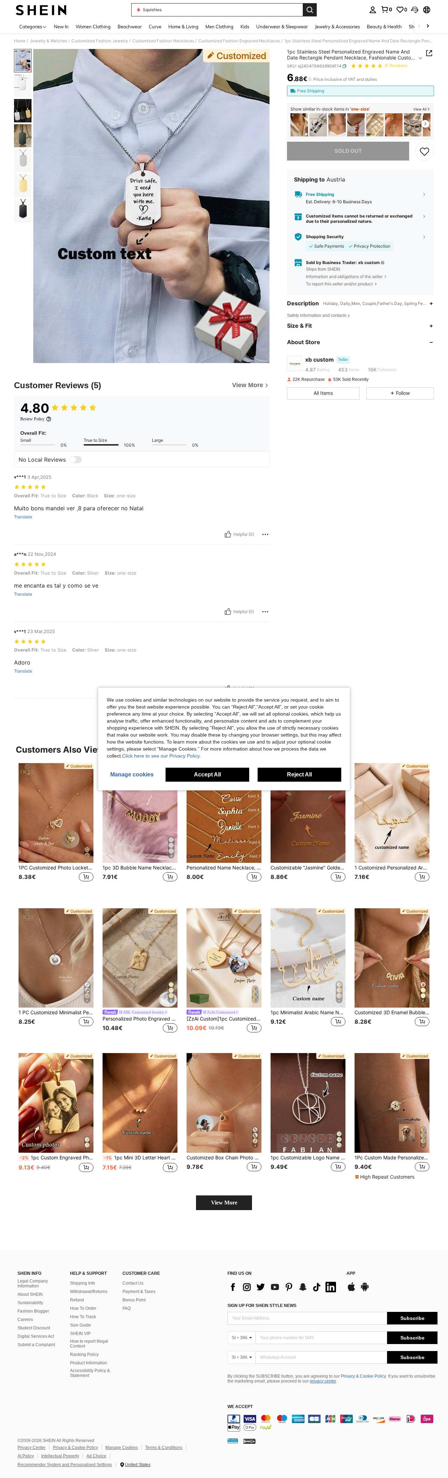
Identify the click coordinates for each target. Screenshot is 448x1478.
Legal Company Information (33, 1283)
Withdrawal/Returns (88, 1291)
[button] (415, 10)
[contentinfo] (332, 1423)
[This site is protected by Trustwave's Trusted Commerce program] (232, 1440)
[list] (283, 1287)
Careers (25, 1319)
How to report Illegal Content (89, 1344)
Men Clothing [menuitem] (219, 26)
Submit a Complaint (36, 1344)
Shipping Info (82, 1283)
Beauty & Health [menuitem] (384, 26)
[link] (386, 9)
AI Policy (26, 1456)
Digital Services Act (36, 1336)
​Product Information (88, 1362)
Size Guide (80, 1325)
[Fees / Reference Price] (310, 79)
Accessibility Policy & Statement (90, 1373)
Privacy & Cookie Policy (363, 1376)
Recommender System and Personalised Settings (65, 1464)
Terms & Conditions (163, 1447)
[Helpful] (228, 534)
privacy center (323, 1381)
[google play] (365, 1290)
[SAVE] (424, 151)
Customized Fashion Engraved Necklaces (239, 40)
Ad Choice (96, 1456)
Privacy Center (32, 1447)
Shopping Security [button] (325, 236)
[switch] (75, 459)
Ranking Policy (84, 1354)
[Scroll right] (427, 26)
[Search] (310, 9)
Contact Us (133, 1283)
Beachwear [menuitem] (130, 26)
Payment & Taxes (138, 1291)
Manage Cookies (121, 1447)
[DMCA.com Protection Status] (249, 1440)
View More (224, 1203)
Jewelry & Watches (48, 40)
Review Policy (32, 419)
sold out (348, 151)
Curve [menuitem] (155, 26)
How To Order (83, 1308)
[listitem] (299, 125)
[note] (385, 1176)
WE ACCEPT (240, 1407)
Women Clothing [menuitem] (93, 26)
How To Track (83, 1316)
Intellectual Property (60, 1456)
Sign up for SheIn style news (261, 1305)
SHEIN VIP (80, 1333)
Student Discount (34, 1328)
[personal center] (373, 10)
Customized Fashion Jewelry (99, 40)
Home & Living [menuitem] (183, 26)
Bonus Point (134, 1300)
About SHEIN (30, 1294)
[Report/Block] (265, 534)
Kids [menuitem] (244, 26)
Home (20, 40)
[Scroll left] (419, 26)
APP (350, 1273)
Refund (77, 1300)
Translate (23, 516)
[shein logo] (41, 10)
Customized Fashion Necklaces (163, 40)
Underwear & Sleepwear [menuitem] (282, 26)
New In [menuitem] (61, 26)
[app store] (351, 1290)
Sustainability (30, 1302)
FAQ (126, 1308)
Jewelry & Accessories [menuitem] (337, 26)
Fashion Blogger (33, 1311)
